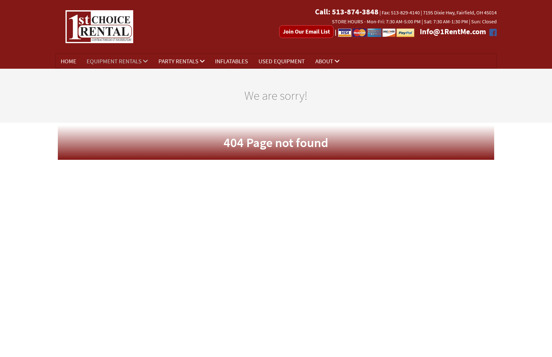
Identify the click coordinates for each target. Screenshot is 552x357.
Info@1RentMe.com (453, 31)
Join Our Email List (306, 31)
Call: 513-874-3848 (347, 12)
